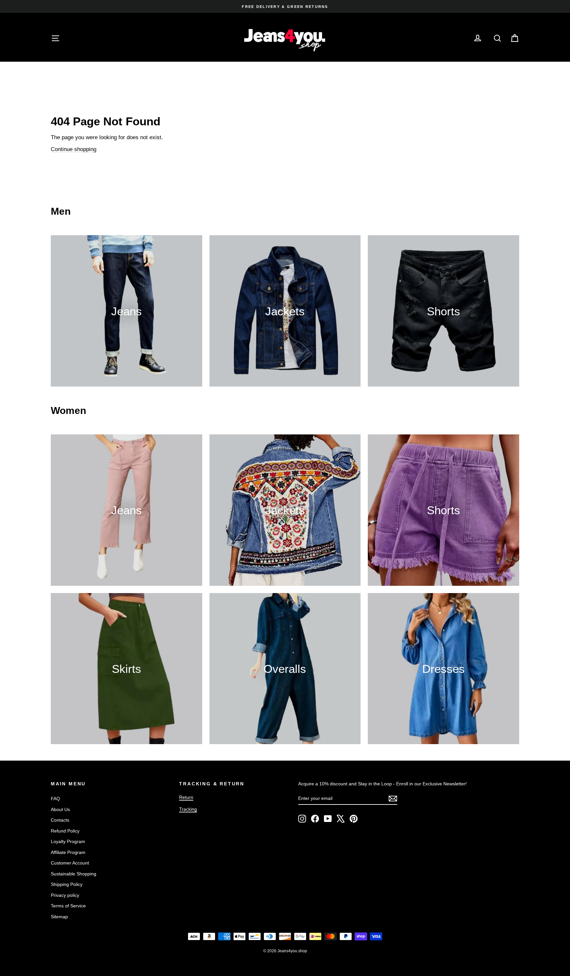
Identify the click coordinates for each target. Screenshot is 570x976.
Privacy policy (65, 895)
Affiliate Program (68, 852)
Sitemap (59, 916)
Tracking (188, 809)
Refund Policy (65, 831)
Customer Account (70, 863)
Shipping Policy (66, 884)
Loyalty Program (68, 841)
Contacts (60, 820)
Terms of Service (68, 905)
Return (186, 797)
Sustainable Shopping (73, 873)
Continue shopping (73, 149)
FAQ (55, 798)
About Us (60, 809)
